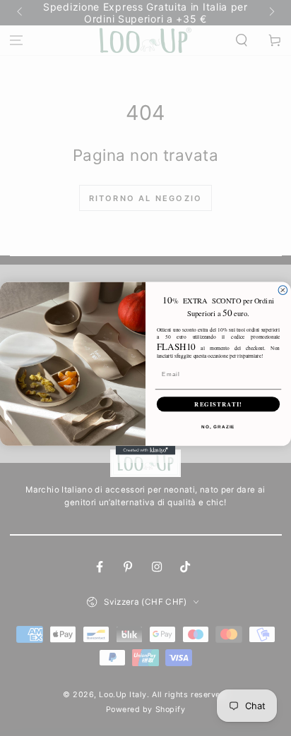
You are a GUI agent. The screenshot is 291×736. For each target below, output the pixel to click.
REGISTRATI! (218, 403)
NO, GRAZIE (217, 425)
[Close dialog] (282, 289)
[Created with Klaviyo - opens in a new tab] (146, 449)
